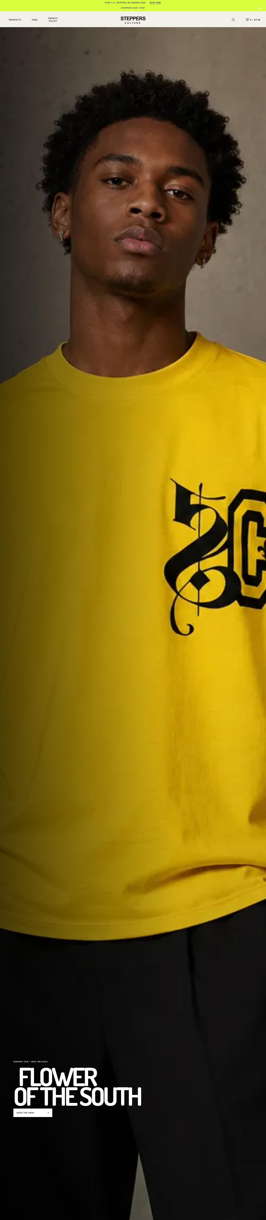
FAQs (35, 19)
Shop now (155, 2)
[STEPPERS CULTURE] (133, 20)
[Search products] (233, 20)
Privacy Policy (53, 19)
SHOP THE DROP (33, 1113)
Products (15, 19)
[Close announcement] (260, 8)
